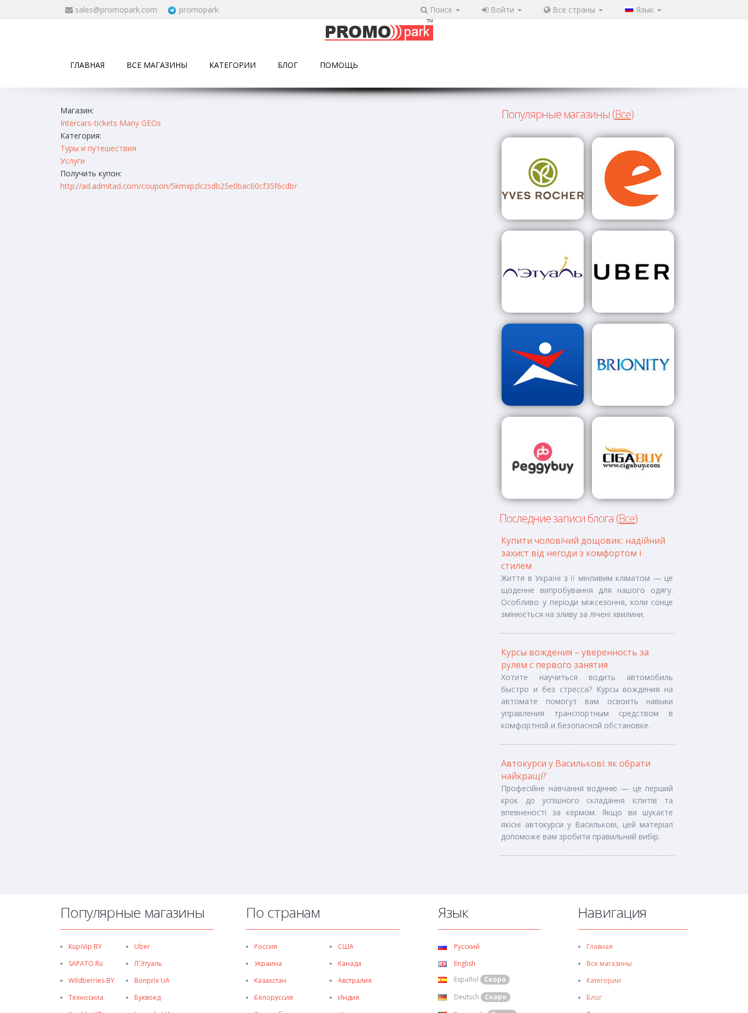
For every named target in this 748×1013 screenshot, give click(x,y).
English (463, 963)
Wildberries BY (91, 980)
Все (623, 114)
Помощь (339, 65)
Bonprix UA (152, 980)
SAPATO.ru (85, 963)
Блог (288, 65)
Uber (142, 946)
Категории (232, 65)
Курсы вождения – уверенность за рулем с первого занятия (575, 658)
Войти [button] (502, 9)
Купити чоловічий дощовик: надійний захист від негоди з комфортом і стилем (583, 553)
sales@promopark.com (116, 9)
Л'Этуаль (148, 963)
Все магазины (156, 65)
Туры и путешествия (98, 148)
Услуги (72, 161)
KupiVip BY (85, 946)
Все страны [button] (573, 9)
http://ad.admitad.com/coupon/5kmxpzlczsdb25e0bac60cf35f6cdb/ (178, 186)
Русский (466, 946)
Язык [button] (646, 9)
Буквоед (147, 997)
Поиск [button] (441, 9)
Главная (87, 65)
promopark (198, 9)
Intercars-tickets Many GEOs (110, 123)
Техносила (85, 997)
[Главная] (379, 31)
